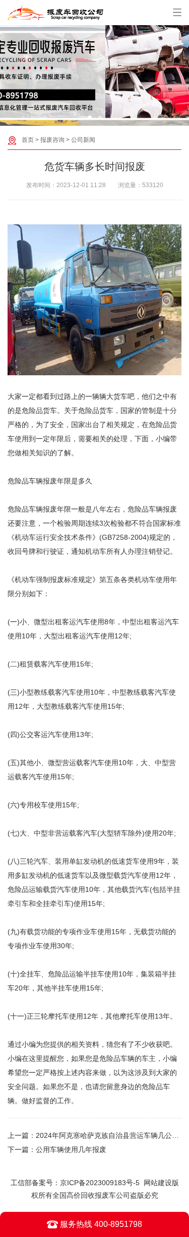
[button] (90, 118)
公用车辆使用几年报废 (71, 1149)
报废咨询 (52, 139)
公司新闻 (83, 139)
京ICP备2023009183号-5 (100, 1183)
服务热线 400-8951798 (100, 1224)
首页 (28, 139)
